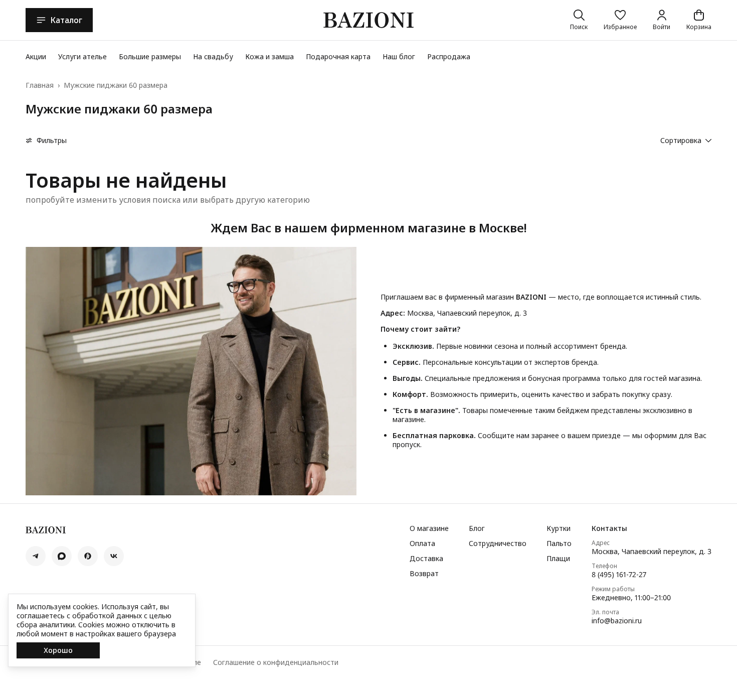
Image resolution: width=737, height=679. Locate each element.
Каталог (66, 20)
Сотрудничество (497, 543)
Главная (40, 85)
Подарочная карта (338, 56)
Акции (36, 56)
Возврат (424, 573)
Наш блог (399, 56)
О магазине (429, 528)
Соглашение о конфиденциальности (275, 662)
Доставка (426, 558)
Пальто (559, 543)
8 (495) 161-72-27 (619, 574)
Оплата (422, 543)
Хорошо (58, 650)
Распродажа (448, 56)
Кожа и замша (269, 56)
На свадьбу (213, 56)
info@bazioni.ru (617, 620)
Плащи (558, 558)
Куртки (558, 528)
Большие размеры (150, 56)
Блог (477, 528)
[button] (620, 20)
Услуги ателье (82, 56)
